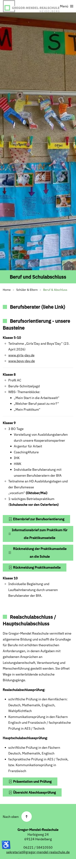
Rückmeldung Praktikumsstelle (37, 567)
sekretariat (14, 852)
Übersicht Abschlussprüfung (34, 792)
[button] (66, 6)
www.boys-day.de (21, 361)
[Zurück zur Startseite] (31, 6)
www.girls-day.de (21, 355)
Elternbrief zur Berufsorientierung (38, 519)
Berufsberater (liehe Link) (37, 307)
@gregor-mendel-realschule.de (46, 852)
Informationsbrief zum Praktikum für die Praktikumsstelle (40, 534)
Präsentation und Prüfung (32, 781)
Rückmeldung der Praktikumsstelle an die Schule (40, 553)
